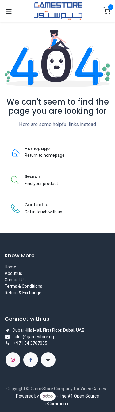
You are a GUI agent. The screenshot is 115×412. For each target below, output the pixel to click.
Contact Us (15, 279)
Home (10, 266)
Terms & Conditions (23, 286)
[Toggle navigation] (9, 11)
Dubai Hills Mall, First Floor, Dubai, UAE (48, 330)
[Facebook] (30, 359)
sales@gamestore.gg (33, 336)
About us (13, 273)
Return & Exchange (23, 292)
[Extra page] (48, 359)
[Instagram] (13, 359)
